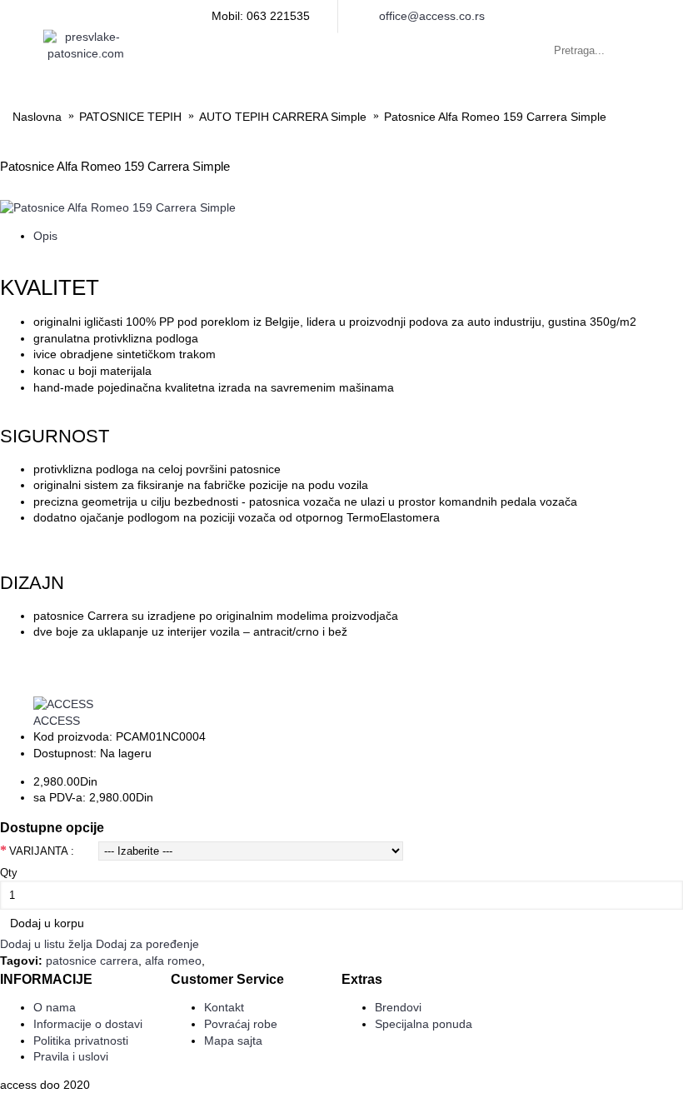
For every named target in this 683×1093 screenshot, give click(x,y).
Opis (45, 235)
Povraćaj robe (240, 1024)
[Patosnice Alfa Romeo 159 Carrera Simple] (118, 207)
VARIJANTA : (41, 851)
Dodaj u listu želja (46, 944)
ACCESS (56, 720)
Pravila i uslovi (70, 1056)
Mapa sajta (233, 1040)
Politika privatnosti (80, 1040)
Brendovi (398, 1007)
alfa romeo (173, 960)
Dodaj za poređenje (147, 944)
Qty (8, 872)
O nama (54, 1007)
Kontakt (224, 1007)
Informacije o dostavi (87, 1024)
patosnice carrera (92, 960)
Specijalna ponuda (423, 1024)
